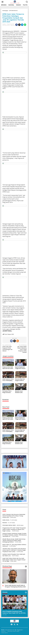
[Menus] (2, 2)
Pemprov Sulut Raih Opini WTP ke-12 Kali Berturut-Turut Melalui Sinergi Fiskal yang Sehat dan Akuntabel (7, 367)
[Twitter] (14, 341)
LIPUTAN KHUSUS (6, 25)
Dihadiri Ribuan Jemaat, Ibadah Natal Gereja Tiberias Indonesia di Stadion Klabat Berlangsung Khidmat (13, 540)
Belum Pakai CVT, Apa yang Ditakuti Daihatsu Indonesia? (14, 545)
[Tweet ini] (19, 25)
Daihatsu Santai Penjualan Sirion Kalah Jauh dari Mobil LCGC (13, 554)
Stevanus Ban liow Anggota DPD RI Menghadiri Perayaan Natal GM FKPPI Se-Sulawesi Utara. (20, 379)
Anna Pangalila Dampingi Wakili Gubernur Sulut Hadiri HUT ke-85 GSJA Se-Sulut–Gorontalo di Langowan (14, 612)
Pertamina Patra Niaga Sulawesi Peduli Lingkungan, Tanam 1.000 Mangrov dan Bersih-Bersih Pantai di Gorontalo (8, 391)
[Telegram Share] (22, 25)
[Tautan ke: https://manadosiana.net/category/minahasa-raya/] (26, 566)
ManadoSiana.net (9, 630)
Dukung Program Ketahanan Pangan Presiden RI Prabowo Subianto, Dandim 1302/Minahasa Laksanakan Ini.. (14, 535)
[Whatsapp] (25, 25)
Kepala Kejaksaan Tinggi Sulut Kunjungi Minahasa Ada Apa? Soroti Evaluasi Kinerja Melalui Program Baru (20, 367)
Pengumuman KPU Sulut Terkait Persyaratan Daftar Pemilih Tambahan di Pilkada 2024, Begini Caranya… (14, 529)
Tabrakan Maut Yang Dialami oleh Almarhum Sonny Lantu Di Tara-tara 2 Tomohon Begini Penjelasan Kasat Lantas (14, 550)
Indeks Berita (5, 520)
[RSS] (17, 341)
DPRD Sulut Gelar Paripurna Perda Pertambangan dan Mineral (7, 348)
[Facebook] (11, 341)
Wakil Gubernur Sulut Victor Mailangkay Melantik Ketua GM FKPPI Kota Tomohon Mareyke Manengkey (8, 379)
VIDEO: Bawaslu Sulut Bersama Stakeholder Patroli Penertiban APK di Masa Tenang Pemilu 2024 (13, 516)
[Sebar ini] (16, 25)
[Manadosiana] (15, 1)
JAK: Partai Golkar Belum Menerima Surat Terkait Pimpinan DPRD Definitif (22, 348)
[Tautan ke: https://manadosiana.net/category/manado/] (26, 592)
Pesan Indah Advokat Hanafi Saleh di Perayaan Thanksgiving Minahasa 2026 (15, 586)
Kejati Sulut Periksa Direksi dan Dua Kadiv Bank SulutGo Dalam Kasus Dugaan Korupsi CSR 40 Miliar (13, 560)
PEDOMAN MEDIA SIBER (9, 525)
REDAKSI (4, 522)
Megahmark (20, 630)
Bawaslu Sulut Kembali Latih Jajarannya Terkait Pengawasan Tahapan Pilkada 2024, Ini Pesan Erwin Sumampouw (20, 391)
